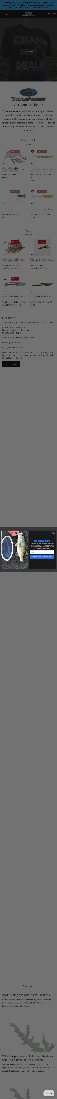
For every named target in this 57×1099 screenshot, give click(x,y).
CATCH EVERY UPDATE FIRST (42, 557)
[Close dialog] (54, 532)
